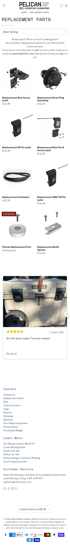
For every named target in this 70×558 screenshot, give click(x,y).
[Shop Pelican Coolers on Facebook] (8, 489)
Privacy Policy (10, 426)
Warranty (8, 419)
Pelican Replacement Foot (16, 246)
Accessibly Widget (13, 430)
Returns (7, 412)
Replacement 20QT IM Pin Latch (51, 198)
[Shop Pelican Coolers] (35, 6)
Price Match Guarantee (15, 423)
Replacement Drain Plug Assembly (50, 99)
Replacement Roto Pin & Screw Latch (50, 149)
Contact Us (9, 394)
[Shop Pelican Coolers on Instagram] (12, 489)
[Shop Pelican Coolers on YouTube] (15, 489)
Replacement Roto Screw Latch (16, 99)
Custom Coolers (12, 405)
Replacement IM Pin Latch (16, 147)
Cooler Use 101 (11, 450)
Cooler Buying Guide (14, 447)
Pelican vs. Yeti (11, 454)
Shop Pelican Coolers (20, 519)
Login (6, 408)
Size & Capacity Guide (15, 461)
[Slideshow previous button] (3, 314)
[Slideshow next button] (67, 314)
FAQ (5, 401)
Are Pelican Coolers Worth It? (19, 443)
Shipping (8, 416)
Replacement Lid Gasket (15, 197)
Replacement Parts (39, 12)
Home (24, 12)
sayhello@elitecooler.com (25, 53)
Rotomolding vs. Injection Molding (21, 457)
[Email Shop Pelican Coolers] (4, 489)
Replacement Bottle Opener (48, 248)
